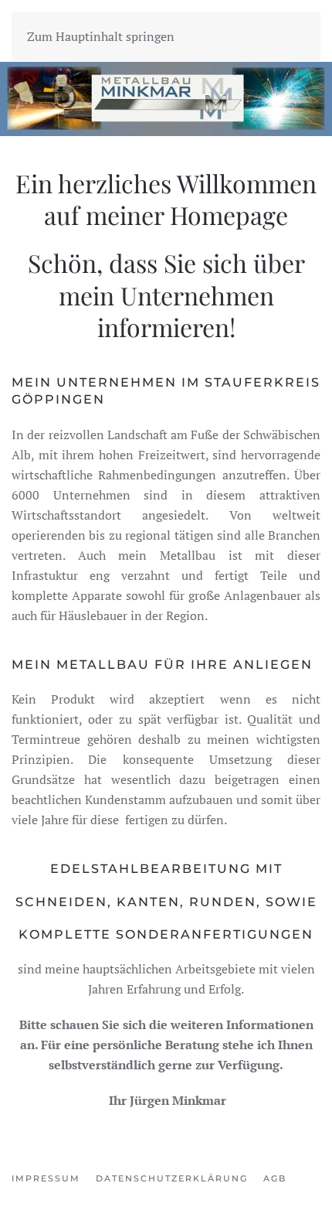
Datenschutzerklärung (172, 1178)
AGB (274, 1178)
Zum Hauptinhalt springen (100, 36)
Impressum (46, 1178)
